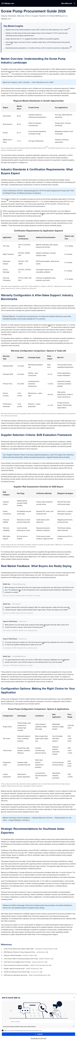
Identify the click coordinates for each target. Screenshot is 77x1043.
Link (56, 949)
